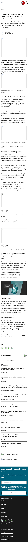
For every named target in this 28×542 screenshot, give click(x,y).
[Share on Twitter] (2, 348)
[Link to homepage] (10, 3)
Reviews (3, 512)
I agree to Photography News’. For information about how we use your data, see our (13, 488)
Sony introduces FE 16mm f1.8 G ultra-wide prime (13, 411)
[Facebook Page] (2, 521)
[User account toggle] (23, 3)
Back (2, 9)
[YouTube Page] (12, 521)
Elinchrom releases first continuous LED (13, 377)
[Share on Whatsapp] (12, 348)
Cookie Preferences (7, 533)
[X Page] (9, 521)
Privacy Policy (5, 539)
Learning (3, 504)
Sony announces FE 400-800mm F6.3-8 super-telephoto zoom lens (13, 395)
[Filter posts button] (25, 355)
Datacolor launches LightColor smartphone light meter (11, 435)
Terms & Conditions (7, 536)
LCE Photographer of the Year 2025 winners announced (12, 368)
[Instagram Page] (5, 521)
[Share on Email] (9, 348)
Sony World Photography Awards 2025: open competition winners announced (14, 386)
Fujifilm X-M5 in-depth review (11, 443)
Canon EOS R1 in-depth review (11, 427)
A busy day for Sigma (8, 404)
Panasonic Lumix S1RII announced (12, 420)
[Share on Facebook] (5, 348)
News (3, 508)
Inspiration (4, 516)
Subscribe (14, 493)
